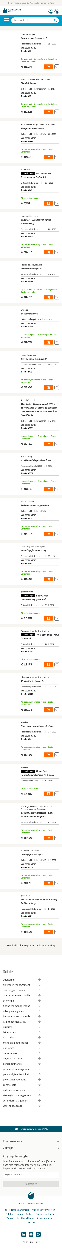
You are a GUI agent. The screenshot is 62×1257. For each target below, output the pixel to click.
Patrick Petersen (27, 265)
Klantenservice (12, 1141)
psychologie (9, 1084)
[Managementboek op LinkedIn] (23, 1234)
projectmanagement (14, 1079)
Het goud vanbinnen (33, 128)
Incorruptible (29, 313)
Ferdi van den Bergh (29, 125)
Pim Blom (24, 722)
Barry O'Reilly (26, 457)
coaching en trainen (14, 990)
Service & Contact (45, 1218)
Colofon (9, 1214)
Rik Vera (38, 265)
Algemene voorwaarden (43, 1210)
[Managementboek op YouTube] (31, 1234)
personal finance (12, 1063)
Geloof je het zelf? (32, 854)
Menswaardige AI (31, 268)
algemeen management (16, 985)
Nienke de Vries (27, 631)
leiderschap (9, 1032)
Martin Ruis (25, 170)
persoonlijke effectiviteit (16, 1074)
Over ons (31, 1222)
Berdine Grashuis (42, 631)
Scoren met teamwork (34, 38)
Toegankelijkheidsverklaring (20, 1218)
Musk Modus (28, 83)
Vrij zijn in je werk (32, 681)
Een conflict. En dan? (34, 358)
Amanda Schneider (28, 400)
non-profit (8, 1048)
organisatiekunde (13, 1058)
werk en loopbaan (13, 1105)
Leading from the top (33, 550)
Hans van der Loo (28, 79)
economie (8, 1000)
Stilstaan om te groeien (35, 505)
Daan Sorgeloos (27, 547)
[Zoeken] (55, 20)
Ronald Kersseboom (47, 125)
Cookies (29, 1214)
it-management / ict (14, 1021)
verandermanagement (15, 1100)
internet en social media (16, 1016)
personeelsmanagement (17, 1069)
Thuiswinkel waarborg (19, 1210)
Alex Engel (25, 806)
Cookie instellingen (45, 1214)
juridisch (7, 1027)
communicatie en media (16, 995)
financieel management (16, 1006)
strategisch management (17, 1095)
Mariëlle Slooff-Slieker (30, 851)
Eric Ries (24, 310)
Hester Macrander (28, 355)
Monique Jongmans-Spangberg (33, 809)
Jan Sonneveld (27, 592)
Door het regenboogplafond (37, 726)
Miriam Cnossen (27, 502)
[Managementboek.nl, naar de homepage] (12, 13)
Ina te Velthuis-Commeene (41, 806)
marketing (8, 1037)
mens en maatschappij (15, 1042)
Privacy (19, 1214)
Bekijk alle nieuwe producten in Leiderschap (31, 945)
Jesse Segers (40, 547)
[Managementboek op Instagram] (38, 1234)
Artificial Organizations (36, 460)
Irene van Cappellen (29, 216)
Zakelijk (8, 1148)
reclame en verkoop (14, 1090)
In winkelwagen (48, 66)
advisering (9, 979)
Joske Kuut (25, 896)
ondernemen (10, 1053)
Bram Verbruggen (28, 34)
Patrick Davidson (43, 79)
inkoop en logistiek (13, 1011)
